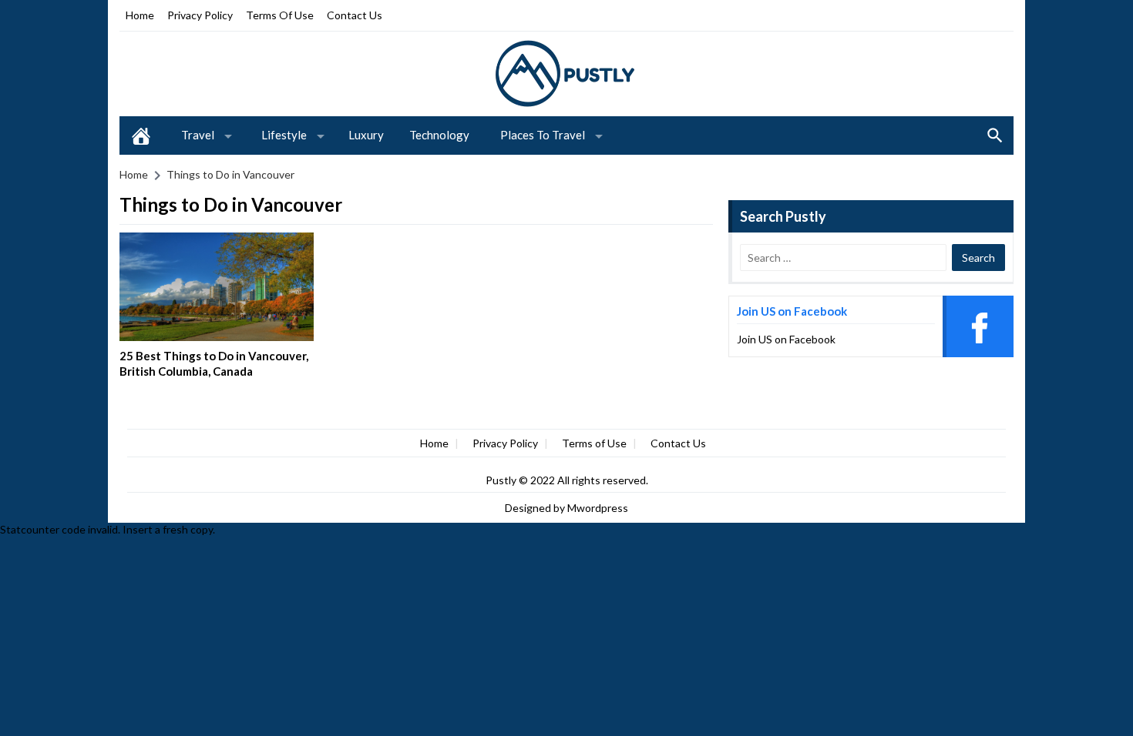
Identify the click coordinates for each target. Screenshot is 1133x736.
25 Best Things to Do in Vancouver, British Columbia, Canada (213, 363)
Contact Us (354, 15)
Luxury (366, 135)
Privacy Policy (200, 15)
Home (140, 15)
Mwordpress (597, 507)
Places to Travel (542, 135)
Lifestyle (284, 135)
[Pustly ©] (566, 72)
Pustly (502, 480)
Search (995, 135)
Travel (197, 135)
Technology (439, 135)
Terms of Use (280, 15)
